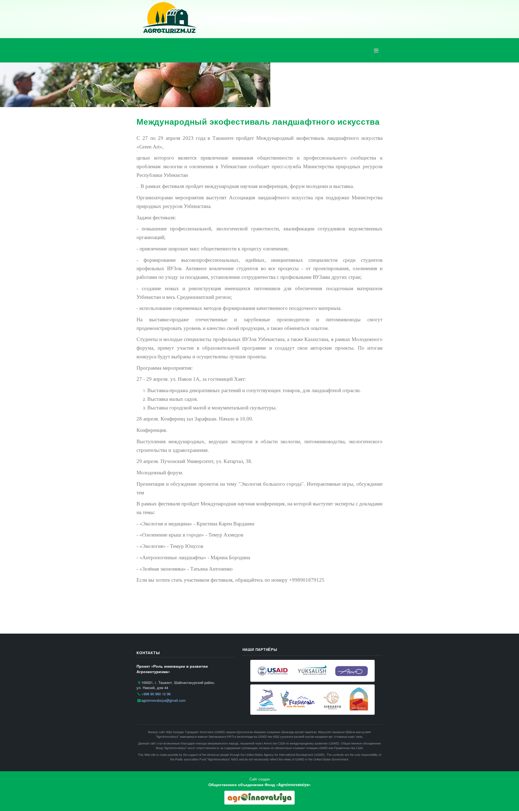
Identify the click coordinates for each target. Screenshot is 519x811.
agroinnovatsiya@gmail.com (163, 700)
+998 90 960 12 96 (156, 693)
